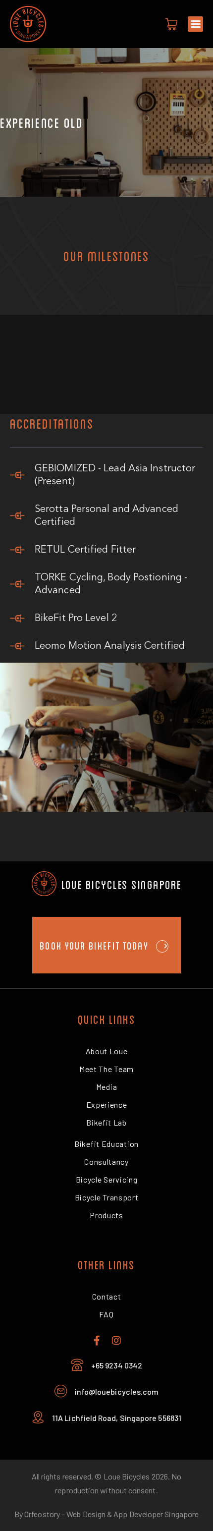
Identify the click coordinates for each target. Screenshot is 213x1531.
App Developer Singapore (156, 1514)
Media (106, 1086)
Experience (106, 1104)
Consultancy (106, 1161)
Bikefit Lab (106, 1122)
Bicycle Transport (107, 1197)
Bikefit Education (106, 1143)
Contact (106, 1296)
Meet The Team (106, 1069)
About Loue (107, 1051)
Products (106, 1215)
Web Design (86, 1514)
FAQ (106, 1314)
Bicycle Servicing (107, 1179)
